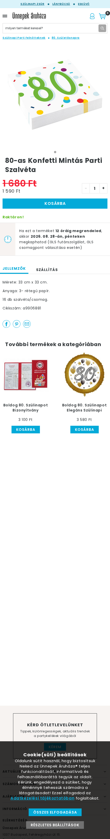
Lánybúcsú (61, 4)
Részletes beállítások (55, 825)
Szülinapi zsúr (32, 4)
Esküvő (84, 4)
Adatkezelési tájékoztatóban (42, 798)
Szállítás (47, 269)
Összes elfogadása (55, 812)
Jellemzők (14, 268)
